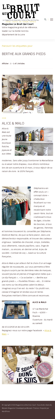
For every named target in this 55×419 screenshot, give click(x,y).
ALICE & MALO (13, 123)
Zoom (4, 118)
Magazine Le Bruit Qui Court (18, 24)
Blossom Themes (33, 408)
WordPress (6, 411)
